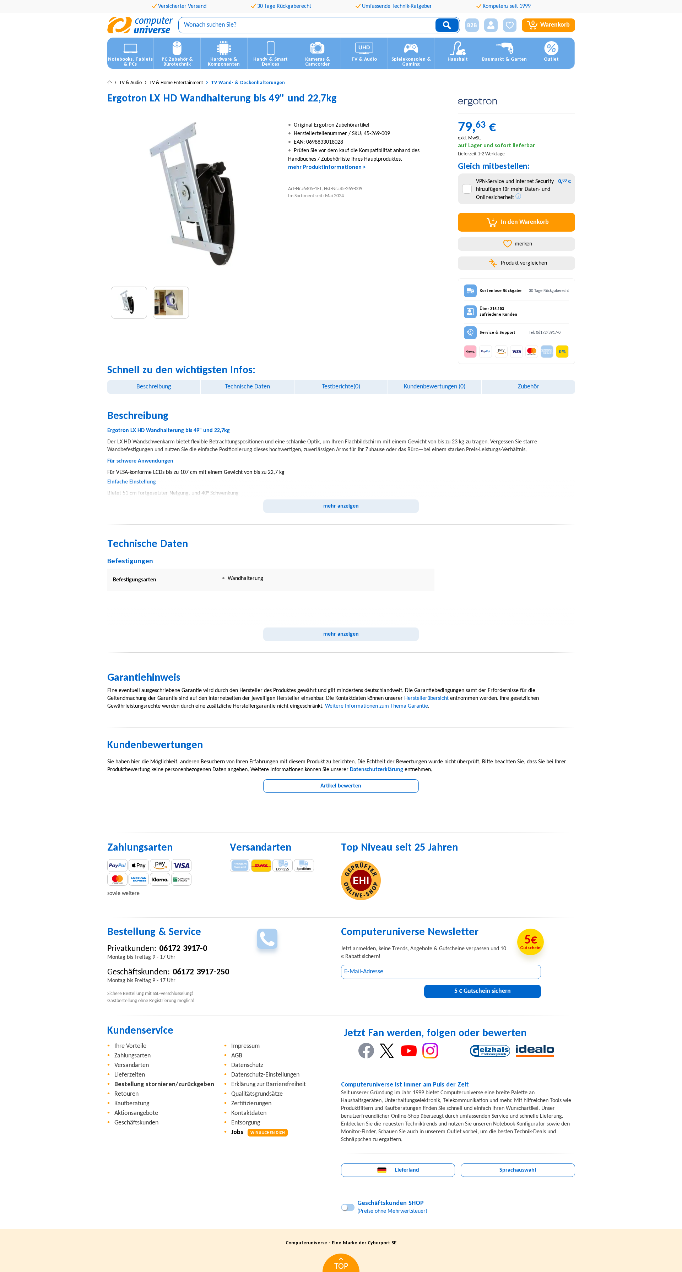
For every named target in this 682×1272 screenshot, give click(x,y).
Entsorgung (245, 1122)
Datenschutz (247, 1065)
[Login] (491, 25)
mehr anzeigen (341, 506)
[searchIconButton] (447, 25)
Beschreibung (153, 386)
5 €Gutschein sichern (482, 991)
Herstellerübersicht (426, 698)
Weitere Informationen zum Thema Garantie (376, 706)
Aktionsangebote (136, 1113)
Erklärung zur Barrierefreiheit (268, 1084)
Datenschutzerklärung (376, 770)
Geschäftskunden (136, 1122)
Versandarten (131, 1065)
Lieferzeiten (129, 1075)
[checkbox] (467, 189)
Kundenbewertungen (434, 386)
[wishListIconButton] (509, 25)
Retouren (126, 1094)
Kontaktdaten (248, 1113)
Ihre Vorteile (130, 1046)
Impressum (245, 1046)
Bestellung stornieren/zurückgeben (164, 1084)
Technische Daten (247, 386)
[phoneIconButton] (267, 939)
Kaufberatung (131, 1103)
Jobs (258, 1132)
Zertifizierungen (251, 1103)
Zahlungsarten (132, 1055)
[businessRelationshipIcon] (472, 25)
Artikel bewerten (340, 786)
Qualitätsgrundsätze (257, 1094)
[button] (469, 25)
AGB (236, 1055)
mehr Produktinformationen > (327, 167)
